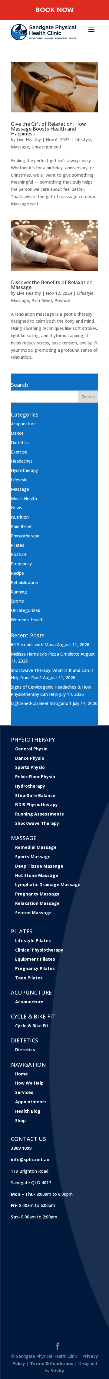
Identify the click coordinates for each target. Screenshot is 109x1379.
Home (21, 1074)
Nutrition (20, 517)
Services (24, 1092)
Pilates (17, 545)
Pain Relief (41, 300)
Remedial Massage (36, 847)
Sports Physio (30, 767)
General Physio (31, 749)
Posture (62, 300)
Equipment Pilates (35, 959)
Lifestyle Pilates (33, 940)
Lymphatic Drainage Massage (48, 884)
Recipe (17, 573)
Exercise (19, 452)
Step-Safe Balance (35, 795)
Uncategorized (46, 147)
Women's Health (27, 620)
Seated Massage (33, 912)
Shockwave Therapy (37, 823)
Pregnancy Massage (37, 894)
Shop (20, 1120)
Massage (20, 147)
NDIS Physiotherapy (36, 804)
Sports (17, 601)
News (16, 507)
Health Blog (28, 1111)
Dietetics (20, 442)
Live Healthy (29, 139)
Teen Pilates (29, 978)
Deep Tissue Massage (39, 866)
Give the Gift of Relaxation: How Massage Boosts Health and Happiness (48, 129)
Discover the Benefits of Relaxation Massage (52, 285)
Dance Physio (29, 758)
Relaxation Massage (37, 903)
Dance (17, 433)
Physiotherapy (25, 536)
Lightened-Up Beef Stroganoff (41, 703)
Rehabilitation (24, 582)
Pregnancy (21, 564)
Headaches (22, 461)
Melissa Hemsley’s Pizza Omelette (45, 654)
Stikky (57, 1371)
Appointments (31, 1102)
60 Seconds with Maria (33, 644)
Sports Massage (33, 856)
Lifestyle (82, 139)
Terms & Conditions (51, 1363)
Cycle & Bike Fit (31, 1025)
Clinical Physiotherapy (39, 950)
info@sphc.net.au (30, 1159)
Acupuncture (23, 424)
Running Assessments (39, 814)
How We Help (29, 1083)
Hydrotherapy (24, 470)
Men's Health (24, 498)
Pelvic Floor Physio (35, 776)
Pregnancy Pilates (35, 968)
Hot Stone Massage (36, 875)
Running (19, 592)
